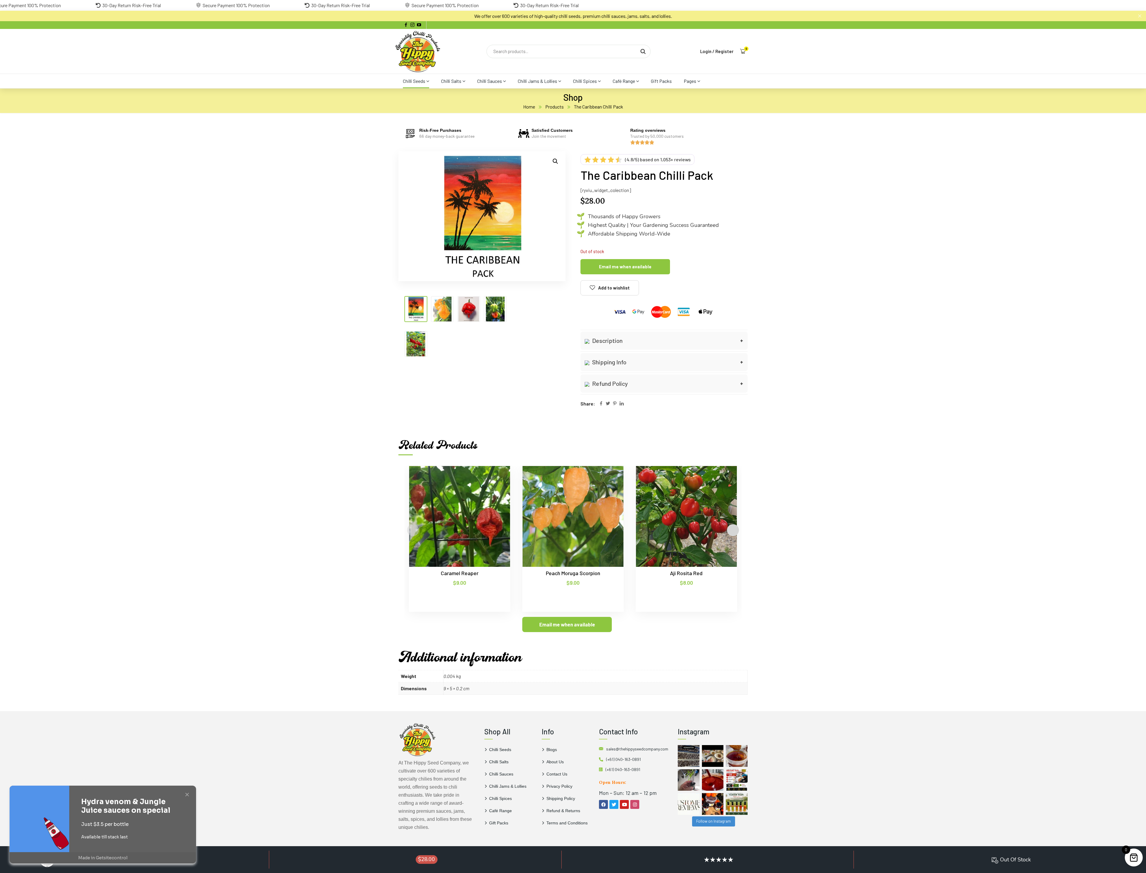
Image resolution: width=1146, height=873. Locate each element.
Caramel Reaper (459, 573)
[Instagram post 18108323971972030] (737, 804)
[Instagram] (634, 804)
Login (705, 51)
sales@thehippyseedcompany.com (637, 748)
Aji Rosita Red (686, 573)
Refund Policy (609, 383)
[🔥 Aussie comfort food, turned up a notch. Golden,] (713, 756)
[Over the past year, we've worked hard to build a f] (737, 780)
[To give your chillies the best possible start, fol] (689, 780)
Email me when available (625, 266)
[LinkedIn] (622, 403)
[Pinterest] (615, 403)
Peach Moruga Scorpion (573, 573)
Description (607, 340)
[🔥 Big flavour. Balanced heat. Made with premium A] (737, 756)
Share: (587, 403)
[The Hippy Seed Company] (418, 51)
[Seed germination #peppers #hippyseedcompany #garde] (689, 756)
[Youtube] (624, 804)
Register (724, 51)
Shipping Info (608, 362)
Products (554, 106)
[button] (555, 161)
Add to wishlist (614, 287)
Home (529, 106)
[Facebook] (601, 403)
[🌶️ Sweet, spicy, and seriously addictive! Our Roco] (713, 804)
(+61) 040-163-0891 (623, 759)
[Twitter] (608, 403)
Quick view (494, 493)
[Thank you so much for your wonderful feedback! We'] (689, 804)
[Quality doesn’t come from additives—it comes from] (713, 780)
